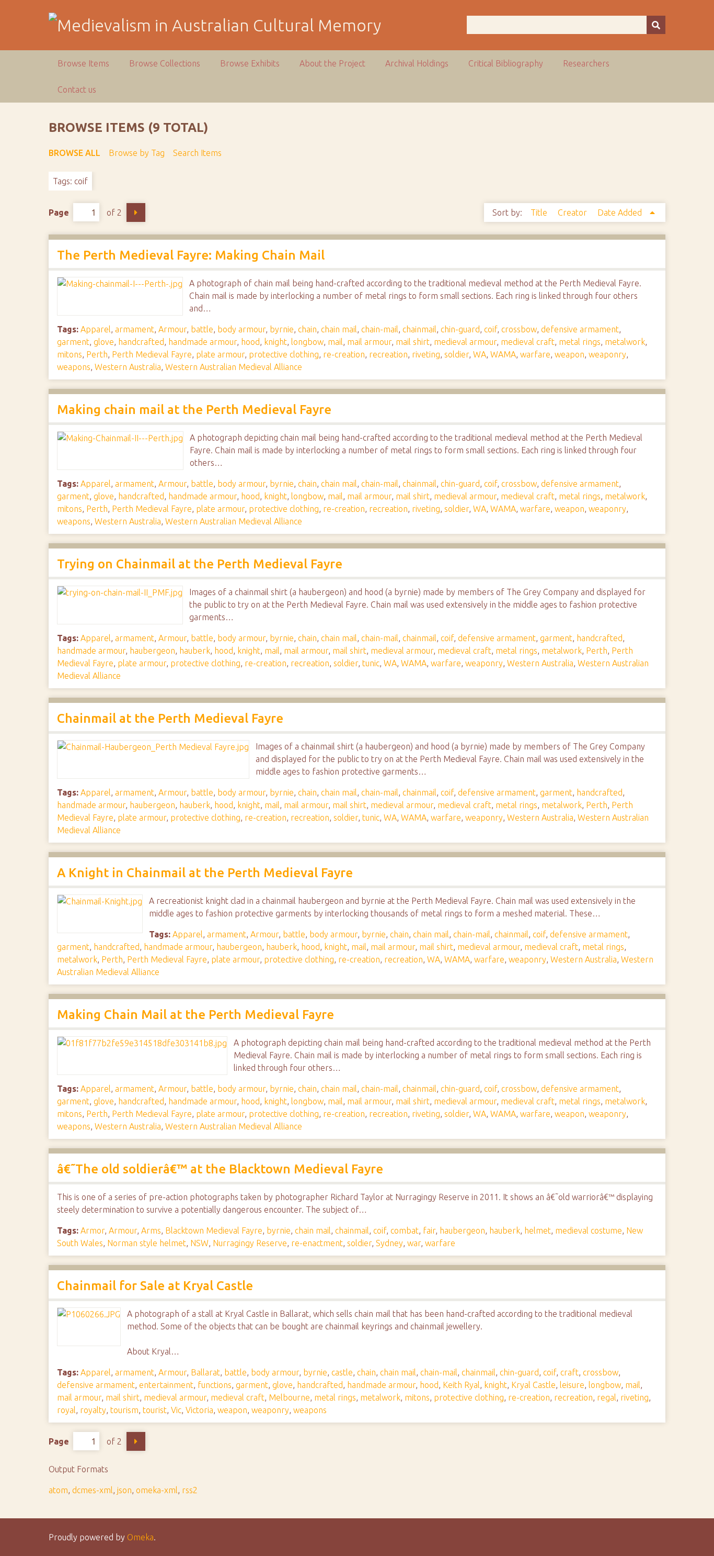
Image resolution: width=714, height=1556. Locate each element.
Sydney (389, 1243)
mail (335, 341)
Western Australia (128, 367)
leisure (572, 1385)
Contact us (76, 89)
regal (606, 1397)
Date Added (620, 212)
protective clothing (284, 354)
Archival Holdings (416, 63)
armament (134, 329)
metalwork (625, 341)
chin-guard (460, 329)
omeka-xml (157, 1490)
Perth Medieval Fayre (152, 354)
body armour (241, 329)
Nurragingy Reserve (250, 1243)
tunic (370, 663)
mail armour (369, 341)
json (124, 1490)
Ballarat (205, 1372)
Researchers (586, 63)
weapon (569, 354)
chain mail (339, 329)
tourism (124, 1410)
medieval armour (465, 341)
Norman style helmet (146, 1243)
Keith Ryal (461, 1385)
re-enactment (317, 1243)
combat (404, 1230)
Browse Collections (164, 63)
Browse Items (83, 63)
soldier (456, 354)
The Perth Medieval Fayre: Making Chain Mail (191, 255)
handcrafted (141, 341)
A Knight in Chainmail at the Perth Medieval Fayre (205, 873)
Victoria (199, 1410)
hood (250, 341)
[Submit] (656, 25)
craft (569, 1372)
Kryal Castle (533, 1385)
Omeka (140, 1537)
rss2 (190, 1490)
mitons (69, 354)
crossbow (519, 329)
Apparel (95, 329)
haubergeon (152, 650)
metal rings (580, 341)
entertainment (166, 1385)
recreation (388, 354)
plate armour (220, 354)
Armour (172, 329)
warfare (535, 354)
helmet (537, 1230)
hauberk (194, 650)
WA (479, 354)
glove (104, 341)
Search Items (197, 153)
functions (215, 1385)
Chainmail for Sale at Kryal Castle (155, 1286)
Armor (92, 1230)
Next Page (135, 212)
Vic (176, 1410)
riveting (426, 354)
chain (307, 329)
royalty (93, 1410)
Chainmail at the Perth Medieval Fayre (170, 718)
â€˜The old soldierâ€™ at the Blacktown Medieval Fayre (220, 1169)
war (414, 1243)
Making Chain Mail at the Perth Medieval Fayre (195, 1015)
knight (275, 341)
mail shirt (413, 341)
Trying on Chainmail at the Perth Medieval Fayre (199, 564)
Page (59, 212)
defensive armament (580, 329)
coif (490, 329)
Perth (97, 354)
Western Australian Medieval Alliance (233, 367)
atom (58, 1490)
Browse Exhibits (250, 63)
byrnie (282, 329)
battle (202, 329)
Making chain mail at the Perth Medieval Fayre (194, 409)
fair (429, 1230)
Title (540, 212)
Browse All (74, 153)
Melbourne (289, 1397)
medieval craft (528, 341)
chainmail (419, 329)
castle (342, 1372)
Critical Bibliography (505, 63)
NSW (199, 1243)
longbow (307, 341)
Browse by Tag (137, 153)
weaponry (607, 354)
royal (66, 1410)
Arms (151, 1230)
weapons (73, 367)
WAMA (503, 354)
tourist (155, 1410)
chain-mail (379, 329)
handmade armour (202, 341)
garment (73, 341)
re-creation (344, 354)
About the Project (332, 63)
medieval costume (588, 1230)
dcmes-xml (92, 1490)
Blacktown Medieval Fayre (213, 1230)
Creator (573, 212)
